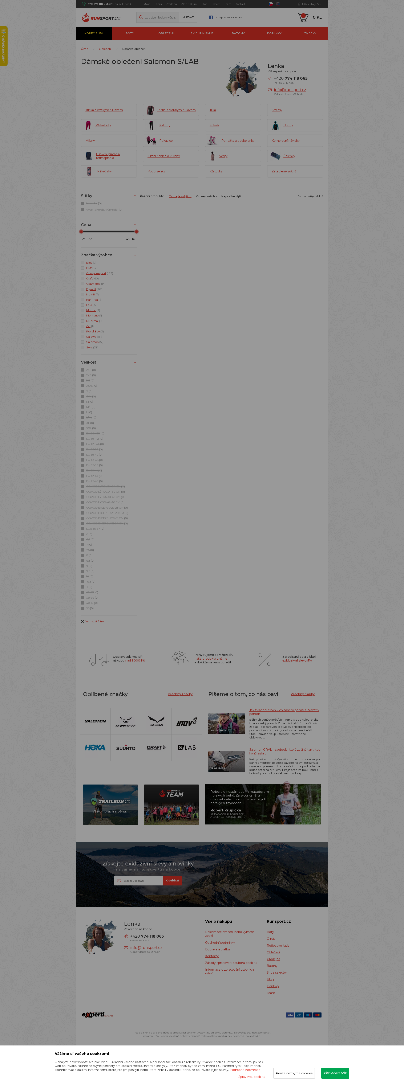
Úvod (147, 3)
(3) (95, 331)
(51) (94, 342)
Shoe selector (277, 972)
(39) (92, 347)
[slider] (81, 231)
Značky (310, 33)
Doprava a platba (217, 949)
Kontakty (212, 956)
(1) (93, 299)
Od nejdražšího (206, 196)
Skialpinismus (202, 33)
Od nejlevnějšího (180, 196)
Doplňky (274, 33)
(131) (94, 336)
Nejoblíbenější (231, 196)
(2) (93, 310)
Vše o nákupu (189, 3)
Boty (129, 33)
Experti (216, 3)
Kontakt (240, 3)
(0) (94, 203)
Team (228, 3)
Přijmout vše (335, 1073)
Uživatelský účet (312, 4)
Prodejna (171, 3)
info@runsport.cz (290, 89)
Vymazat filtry (94, 621)
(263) (94, 289)
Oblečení (166, 33)
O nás (158, 3)
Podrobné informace (245, 1070)
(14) (95, 283)
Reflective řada (278, 945)
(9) (94, 321)
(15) (91, 305)
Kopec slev (93, 33)
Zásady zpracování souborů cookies (231, 963)
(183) (99, 273)
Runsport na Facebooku (229, 17)
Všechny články (303, 694)
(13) (91, 268)
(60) (92, 278)
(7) (91, 262)
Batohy (238, 33)
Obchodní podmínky (220, 943)
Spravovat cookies (251, 1077)
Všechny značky (180, 694)
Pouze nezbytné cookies (294, 1073)
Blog (204, 3)
